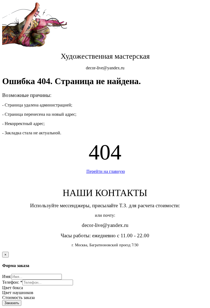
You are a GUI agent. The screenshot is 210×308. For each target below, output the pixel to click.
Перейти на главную (105, 171)
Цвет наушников (17, 292)
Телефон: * (12, 282)
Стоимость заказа (18, 297)
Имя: (6, 276)
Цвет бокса (12, 287)
